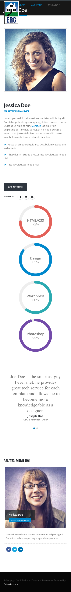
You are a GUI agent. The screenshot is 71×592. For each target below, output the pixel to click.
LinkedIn (32, 196)
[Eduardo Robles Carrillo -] (11, 13)
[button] (34, 428)
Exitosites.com (11, 584)
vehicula (36, 125)
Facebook (20, 196)
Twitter (26, 196)
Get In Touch (15, 187)
